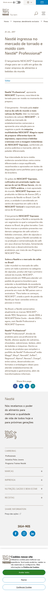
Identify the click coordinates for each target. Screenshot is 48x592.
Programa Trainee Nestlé (15, 463)
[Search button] (38, 13)
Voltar (7, 80)
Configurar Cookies (24, 587)
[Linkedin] (32, 533)
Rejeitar (24, 580)
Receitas (24, 497)
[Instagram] (24, 533)
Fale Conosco (42, 2)
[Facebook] (15, 533)
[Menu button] (43, 13)
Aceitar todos (24, 572)
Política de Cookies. (31, 567)
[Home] (15, 12)
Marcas (24, 471)
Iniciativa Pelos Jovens (14, 459)
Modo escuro (7, 2)
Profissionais (10, 456)
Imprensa (24, 480)
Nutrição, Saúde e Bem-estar (24, 488)
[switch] (18, 2)
